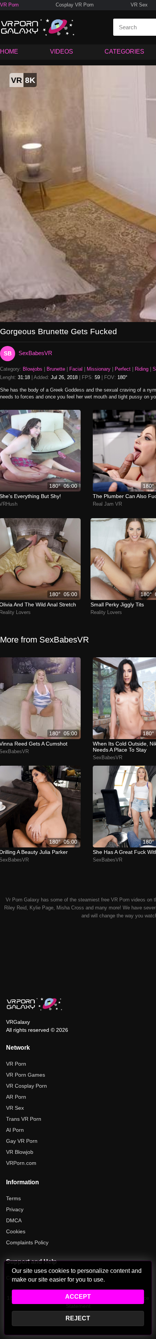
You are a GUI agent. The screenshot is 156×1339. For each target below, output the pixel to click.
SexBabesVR (35, 353)
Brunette (56, 369)
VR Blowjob (19, 1152)
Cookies (15, 1231)
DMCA (14, 1220)
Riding (141, 369)
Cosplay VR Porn (75, 5)
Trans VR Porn (23, 1119)
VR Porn (9, 5)
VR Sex (139, 5)
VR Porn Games (25, 1075)
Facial (76, 369)
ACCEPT (78, 1296)
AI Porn (15, 1130)
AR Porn (16, 1097)
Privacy (14, 1209)
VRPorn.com (21, 1163)
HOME (9, 51)
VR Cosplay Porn (26, 1086)
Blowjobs (32, 369)
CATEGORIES (124, 51)
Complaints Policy (27, 1242)
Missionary (99, 369)
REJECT (78, 1318)
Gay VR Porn (21, 1141)
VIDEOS (61, 51)
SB (8, 353)
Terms (13, 1198)
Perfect (123, 369)
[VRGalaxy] (34, 1004)
